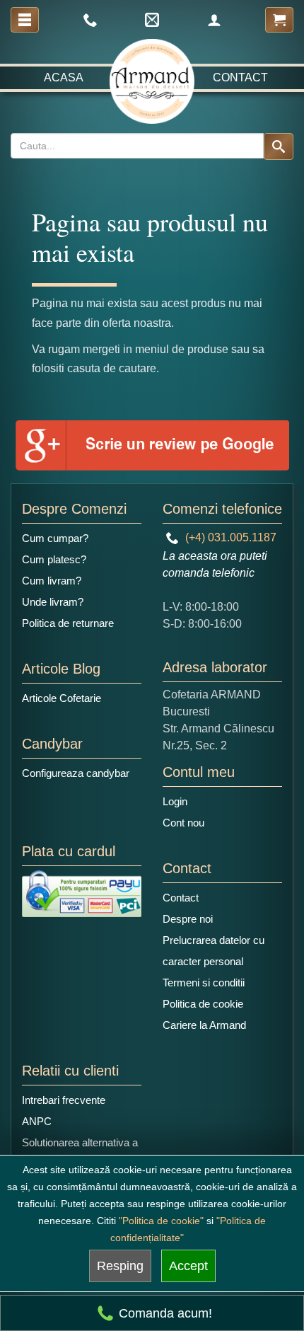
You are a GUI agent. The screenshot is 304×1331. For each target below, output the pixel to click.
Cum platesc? (54, 559)
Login (175, 801)
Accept (188, 1266)
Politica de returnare (68, 623)
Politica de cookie (203, 1004)
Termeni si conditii (204, 982)
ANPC (37, 1121)
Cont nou (183, 823)
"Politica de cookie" (161, 1220)
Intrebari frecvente (63, 1100)
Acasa (63, 77)
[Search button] (278, 146)
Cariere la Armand (204, 1025)
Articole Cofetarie (61, 698)
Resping (120, 1266)
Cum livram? (51, 581)
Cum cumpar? (55, 538)
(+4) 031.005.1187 (229, 537)
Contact (240, 77)
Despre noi (188, 919)
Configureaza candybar (75, 773)
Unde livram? (52, 602)
